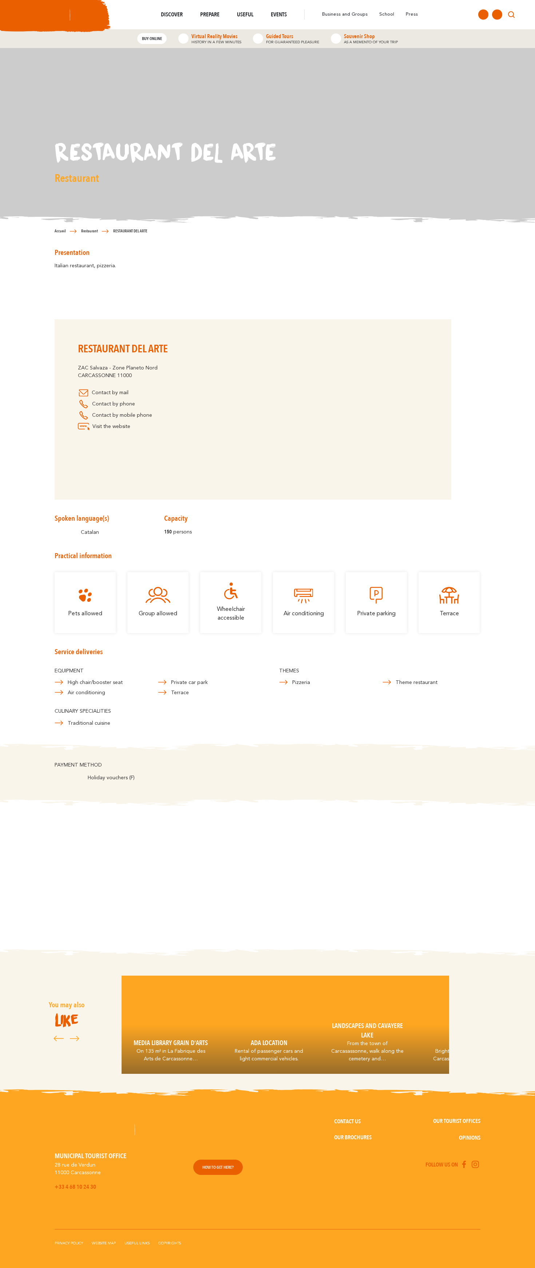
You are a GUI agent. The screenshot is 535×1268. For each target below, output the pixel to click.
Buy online (152, 38)
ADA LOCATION (269, 1043)
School (386, 14)
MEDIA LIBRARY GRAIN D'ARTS (171, 1043)
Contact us (347, 1121)
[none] (524, 14)
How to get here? (218, 1167)
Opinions (469, 1138)
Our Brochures (353, 1137)
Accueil (60, 231)
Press (412, 14)
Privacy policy (69, 1243)
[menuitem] (524, 14)
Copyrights (169, 1243)
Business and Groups (345, 14)
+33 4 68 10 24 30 (75, 1187)
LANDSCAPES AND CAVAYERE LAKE (367, 1030)
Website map (104, 1243)
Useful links (137, 1243)
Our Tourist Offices (456, 1121)
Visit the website (111, 426)
